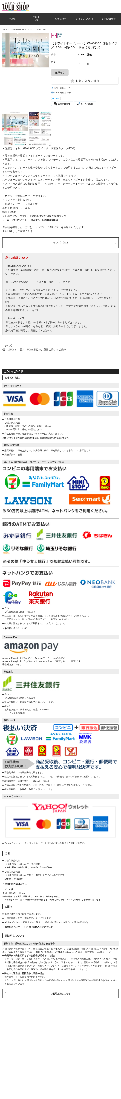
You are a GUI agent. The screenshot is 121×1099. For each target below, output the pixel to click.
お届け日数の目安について (39, 927)
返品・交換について (62, 88)
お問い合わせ (108, 19)
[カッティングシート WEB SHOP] (15, 3)
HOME (12, 19)
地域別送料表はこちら (16, 884)
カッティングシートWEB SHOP (14, 29)
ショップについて (85, 19)
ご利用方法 (36, 19)
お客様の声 (60, 19)
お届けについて (12, 927)
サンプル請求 (60, 242)
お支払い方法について (16, 628)
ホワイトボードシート (38, 29)
